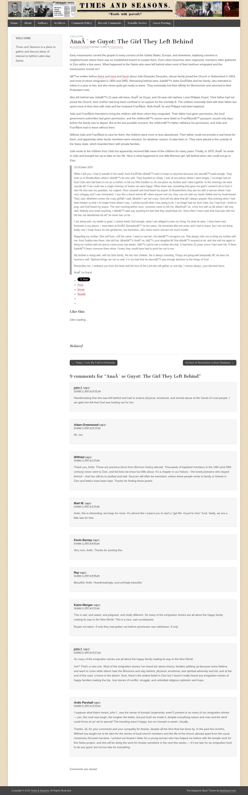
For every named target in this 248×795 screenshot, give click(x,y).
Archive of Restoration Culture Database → (209, 362)
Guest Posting (162, 23)
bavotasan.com (228, 790)
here (101, 76)
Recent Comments (109, 23)
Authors (43, 23)
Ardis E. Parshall (81, 46)
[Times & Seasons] (124, 10)
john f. (78, 387)
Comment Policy (81, 23)
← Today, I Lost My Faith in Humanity (93, 362)
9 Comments (116, 46)
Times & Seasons (40, 790)
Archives (59, 23)
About (28, 23)
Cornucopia (76, 36)
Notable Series (137, 23)
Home (14, 23)
